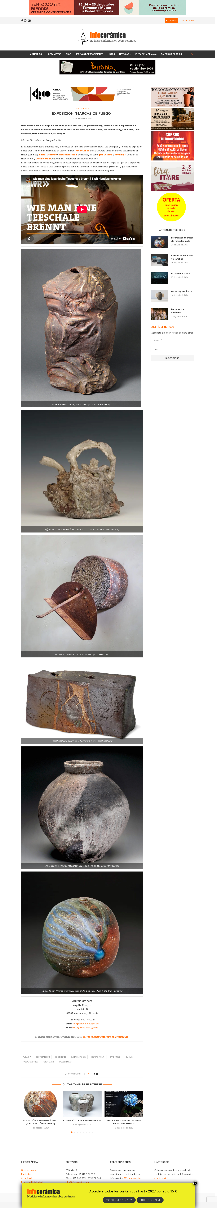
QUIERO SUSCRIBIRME (150, 1200)
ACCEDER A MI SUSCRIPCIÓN (119, 1200)
